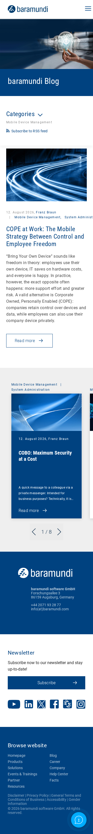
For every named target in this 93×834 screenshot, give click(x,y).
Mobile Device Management (34, 384)
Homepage (16, 755)
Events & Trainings (22, 774)
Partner (14, 780)
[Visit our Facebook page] (54, 705)
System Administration (30, 390)
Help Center (59, 774)
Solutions (15, 768)
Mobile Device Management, (37, 217)
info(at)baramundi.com (50, 609)
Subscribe (46, 682)
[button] (88, 9)
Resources (16, 786)
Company (57, 768)
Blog (53, 755)
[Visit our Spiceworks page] (67, 705)
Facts (54, 780)
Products (15, 762)
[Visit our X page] (41, 704)
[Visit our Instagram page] (80, 705)
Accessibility (56, 799)
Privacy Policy (38, 795)
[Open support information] (79, 820)
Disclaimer (16, 795)
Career (55, 762)
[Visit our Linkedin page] (29, 704)
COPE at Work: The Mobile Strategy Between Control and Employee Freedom (45, 236)
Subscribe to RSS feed (29, 131)
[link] (35, 9)
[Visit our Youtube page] (14, 704)
